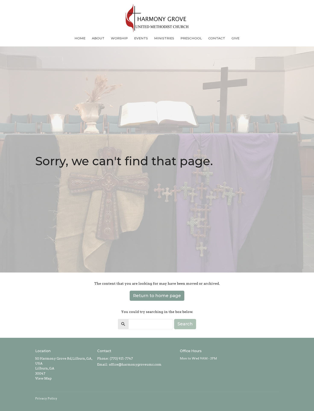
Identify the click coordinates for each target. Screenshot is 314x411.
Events (141, 38)
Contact (216, 38)
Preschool (191, 38)
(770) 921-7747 (121, 358)
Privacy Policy (46, 398)
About (98, 38)
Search (185, 323)
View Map (43, 378)
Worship (119, 38)
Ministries (164, 38)
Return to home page (157, 295)
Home (80, 38)
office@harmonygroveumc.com (135, 364)
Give (235, 38)
